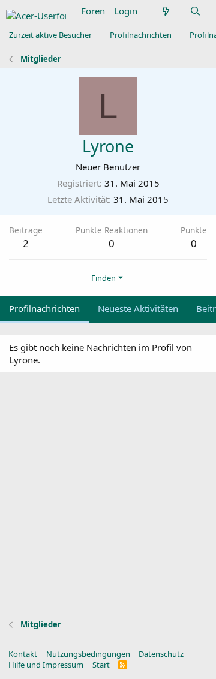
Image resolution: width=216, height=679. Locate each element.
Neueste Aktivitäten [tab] (138, 308)
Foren (93, 11)
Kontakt (22, 653)
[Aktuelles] (165, 11)
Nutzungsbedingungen (88, 653)
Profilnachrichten (141, 34)
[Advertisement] (108, 499)
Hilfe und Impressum (45, 664)
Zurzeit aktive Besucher (50, 34)
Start (101, 664)
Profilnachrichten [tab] (44, 308)
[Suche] (195, 11)
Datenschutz (161, 653)
